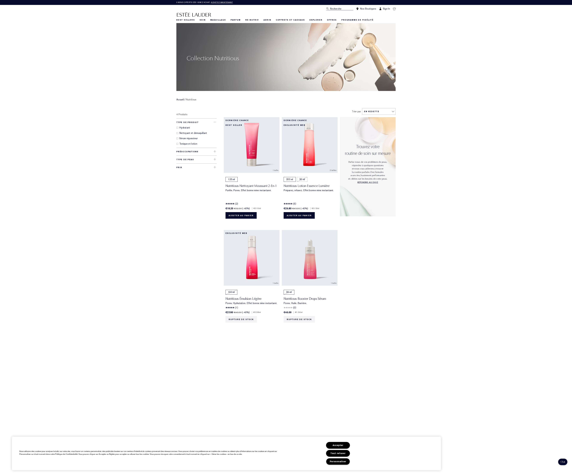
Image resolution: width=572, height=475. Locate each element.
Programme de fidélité (357, 20)
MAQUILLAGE (218, 20)
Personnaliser (338, 461)
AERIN (267, 20)
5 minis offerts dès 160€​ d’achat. (204, 2)
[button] (563, 461)
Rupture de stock (241, 319)
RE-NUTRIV (252, 20)
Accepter (338, 445)
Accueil (180, 99)
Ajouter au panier (241, 215)
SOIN (203, 20)
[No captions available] (368, 169)
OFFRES (332, 20)
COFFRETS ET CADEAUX (290, 20)
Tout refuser (338, 453)
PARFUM (236, 20)
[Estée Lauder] (194, 14)
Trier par (356, 111)
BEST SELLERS (185, 20)
